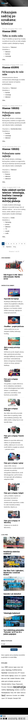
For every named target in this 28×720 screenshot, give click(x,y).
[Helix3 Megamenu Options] (24, 3)
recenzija (8, 56)
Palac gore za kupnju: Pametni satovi (14, 437)
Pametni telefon (6, 684)
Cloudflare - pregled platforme (14, 326)
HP (19, 673)
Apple (15, 667)
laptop (11, 676)
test (3, 695)
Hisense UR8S (9, 31)
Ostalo (13, 218)
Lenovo (16, 675)
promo (7, 224)
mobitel (12, 678)
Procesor (4, 687)
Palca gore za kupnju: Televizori (11, 380)
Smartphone (5, 693)
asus (18, 667)
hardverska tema (12, 673)
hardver (7, 54)
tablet (18, 692)
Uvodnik (15, 695)
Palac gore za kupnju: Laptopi (13, 463)
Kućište (7, 675)
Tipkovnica (9, 695)
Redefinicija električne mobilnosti (12, 553)
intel (2, 675)
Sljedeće (8, 247)
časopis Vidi (17, 698)
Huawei (22, 673)
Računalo (9, 687)
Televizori (14, 47)
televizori (8, 178)
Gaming (8, 670)
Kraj (14, 247)
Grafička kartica (17, 670)
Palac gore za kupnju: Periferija (11, 409)
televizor (8, 52)
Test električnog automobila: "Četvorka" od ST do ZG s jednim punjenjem (14, 632)
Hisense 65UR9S (10, 67)
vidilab (22, 695)
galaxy (3, 670)
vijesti (3, 698)
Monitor (17, 678)
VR (6, 698)
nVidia (22, 678)
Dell (22, 667)
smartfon (22, 690)
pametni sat (17, 681)
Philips (13, 684)
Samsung (8, 222)
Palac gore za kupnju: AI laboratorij (12, 521)
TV (6, 229)
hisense (7, 174)
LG (19, 675)
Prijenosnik (19, 684)
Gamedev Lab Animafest (12, 594)
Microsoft (4, 678)
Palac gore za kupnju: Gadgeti (13, 493)
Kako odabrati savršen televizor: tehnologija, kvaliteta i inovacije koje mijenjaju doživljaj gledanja (13, 195)
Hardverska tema (16, 129)
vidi (19, 695)
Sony (11, 692)
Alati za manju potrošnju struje (12, 348)
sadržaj (3, 690)
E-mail (3, 644)
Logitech (23, 675)
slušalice (17, 690)
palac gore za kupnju (7, 681)
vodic (7, 233)
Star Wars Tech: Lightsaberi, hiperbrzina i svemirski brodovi (14, 573)
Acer (2, 667)
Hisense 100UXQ (10, 108)
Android (10, 667)
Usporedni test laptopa (11, 299)
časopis (10, 698)
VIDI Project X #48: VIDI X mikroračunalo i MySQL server (13, 277)
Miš (9, 678)
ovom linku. (13, 657)
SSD (15, 692)
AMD (6, 667)
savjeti (7, 231)
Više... (4, 59)
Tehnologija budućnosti (12, 613)
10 (3, 247)
